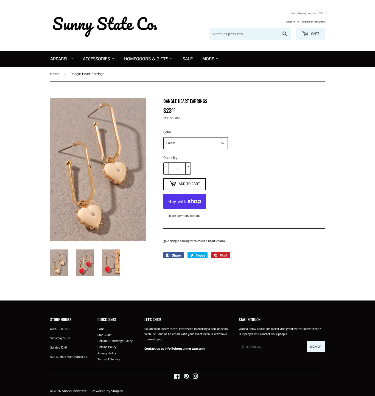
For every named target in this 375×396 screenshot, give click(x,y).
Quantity (170, 158)
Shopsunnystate (74, 391)
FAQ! (100, 329)
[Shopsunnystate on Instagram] (195, 377)
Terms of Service (108, 359)
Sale (188, 59)
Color (167, 132)
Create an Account (313, 22)
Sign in (290, 22)
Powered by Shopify (107, 391)
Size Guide (104, 335)
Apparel (60, 59)
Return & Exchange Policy (115, 341)
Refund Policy (106, 347)
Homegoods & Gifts (147, 59)
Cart (314, 33)
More (209, 59)
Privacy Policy (107, 353)
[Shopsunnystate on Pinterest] (186, 377)
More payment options (184, 216)
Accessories (97, 59)
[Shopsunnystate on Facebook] (177, 377)
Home (54, 74)
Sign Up (315, 346)
